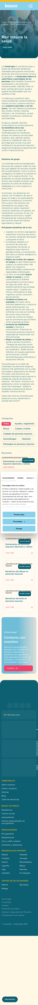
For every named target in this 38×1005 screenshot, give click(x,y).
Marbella (23, 855)
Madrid (5, 855)
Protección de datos (11, 909)
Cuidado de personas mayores (17, 434)
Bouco (6, 429)
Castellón (6, 873)
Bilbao (22, 866)
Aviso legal (6, 899)
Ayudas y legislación (24, 424)
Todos (6, 424)
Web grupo (13, 715)
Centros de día (8, 814)
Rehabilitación (8, 837)
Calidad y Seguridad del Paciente (16, 912)
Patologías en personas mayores (18, 444)
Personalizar (17, 521)
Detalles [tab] (20, 478)
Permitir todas (19, 514)
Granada (23, 858)
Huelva (5, 862)
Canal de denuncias (10, 800)
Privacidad (6, 902)
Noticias (5, 792)
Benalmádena (26, 862)
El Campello (25, 873)
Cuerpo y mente (22, 429)
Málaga (5, 888)
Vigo (4, 869)
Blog (10, 22)
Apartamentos (8, 817)
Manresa (23, 869)
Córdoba (5, 858)
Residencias (7, 810)
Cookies (5, 905)
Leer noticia (8, 467)
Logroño (5, 866)
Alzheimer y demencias (12, 845)
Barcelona (24, 885)
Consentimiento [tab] (8, 478)
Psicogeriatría (8, 834)
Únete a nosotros (9, 788)
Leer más (9, 553)
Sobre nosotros (8, 785)
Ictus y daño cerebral (11, 841)
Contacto (10, 668)
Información (10, 999)
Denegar (19, 528)
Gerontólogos (9, 439)
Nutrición (26, 439)
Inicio (4, 22)
